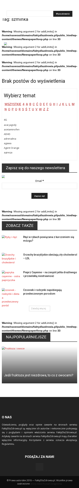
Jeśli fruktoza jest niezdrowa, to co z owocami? (38, 375)
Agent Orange (11, 147)
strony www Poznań (40, 483)
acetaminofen (11, 129)
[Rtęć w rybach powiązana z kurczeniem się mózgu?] (11, 241)
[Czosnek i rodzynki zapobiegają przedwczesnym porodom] (11, 297)
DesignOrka (56, 483)
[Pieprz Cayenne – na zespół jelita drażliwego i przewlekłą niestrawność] (11, 276)
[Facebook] (39, 467)
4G (5, 119)
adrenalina (10, 138)
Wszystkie (13, 104)
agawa (7, 143)
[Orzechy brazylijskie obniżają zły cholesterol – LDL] (11, 259)
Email (39, 181)
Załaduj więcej (38, 308)
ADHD (7, 134)
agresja (8, 152)
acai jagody (10, 125)
